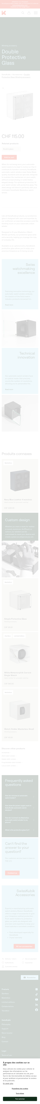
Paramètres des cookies (20, 1088)
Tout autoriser (20, 1099)
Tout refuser (20, 1093)
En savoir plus (8, 1083)
